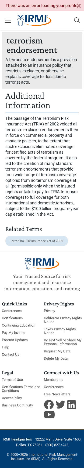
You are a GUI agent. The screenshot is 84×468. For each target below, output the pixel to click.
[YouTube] (49, 414)
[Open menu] (8, 20)
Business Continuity (17, 405)
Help (5, 347)
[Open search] (77, 20)
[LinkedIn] (72, 405)
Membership (53, 380)
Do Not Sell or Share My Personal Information (62, 342)
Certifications (12, 318)
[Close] (78, 6)
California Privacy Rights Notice (63, 320)
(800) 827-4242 (56, 445)
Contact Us (10, 354)
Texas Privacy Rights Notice (60, 331)
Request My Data (57, 351)
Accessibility (12, 398)
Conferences (12, 311)
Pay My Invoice (13, 333)
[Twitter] (60, 405)
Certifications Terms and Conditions (21, 389)
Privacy (49, 311)
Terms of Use (12, 380)
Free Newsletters (57, 394)
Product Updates (15, 340)
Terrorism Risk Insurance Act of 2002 (36, 241)
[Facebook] (49, 405)
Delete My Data (56, 358)
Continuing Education (18, 325)
